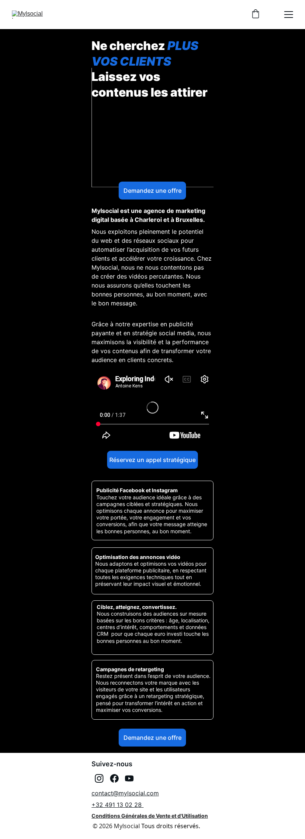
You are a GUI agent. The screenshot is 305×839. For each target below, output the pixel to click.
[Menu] (288, 14)
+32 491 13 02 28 (118, 804)
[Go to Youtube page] (129, 778)
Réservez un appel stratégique (152, 460)
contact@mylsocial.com (125, 793)
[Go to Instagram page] (99, 778)
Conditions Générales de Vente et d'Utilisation (150, 816)
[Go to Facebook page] (114, 778)
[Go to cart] (255, 14)
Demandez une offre (152, 190)
